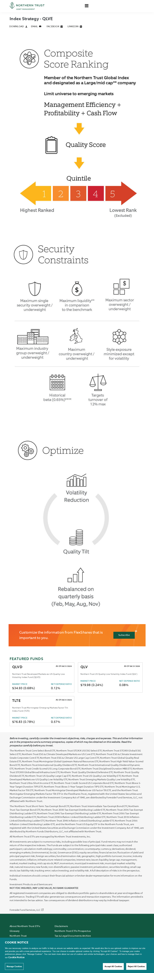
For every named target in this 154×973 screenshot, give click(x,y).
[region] (77, 955)
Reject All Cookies (136, 966)
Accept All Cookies (113, 966)
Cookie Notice (16, 957)
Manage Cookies (14, 966)
